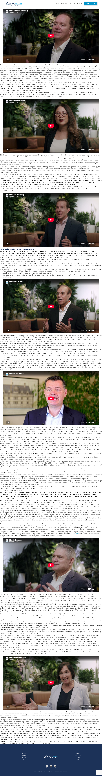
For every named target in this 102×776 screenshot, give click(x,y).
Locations (77, 3)
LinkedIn (76, 534)
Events (63, 3)
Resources (78, 755)
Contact (78, 753)
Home (24, 753)
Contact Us (91, 3)
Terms (77, 759)
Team (70, 3)
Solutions (55, 3)
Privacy (78, 757)
